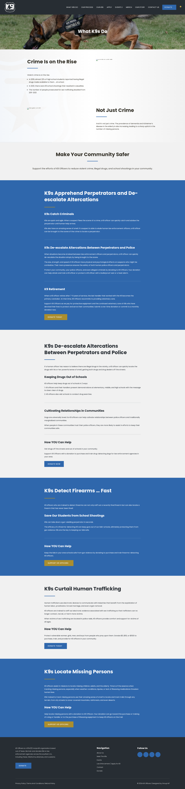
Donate (169, 7)
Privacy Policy (20, 783)
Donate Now (54, 464)
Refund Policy (50, 783)
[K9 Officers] (10, 7)
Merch (129, 7)
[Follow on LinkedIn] (157, 754)
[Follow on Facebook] (139, 754)
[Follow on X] (145, 754)
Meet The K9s (102, 756)
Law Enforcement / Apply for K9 (108, 764)
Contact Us (153, 7)
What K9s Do (72, 7)
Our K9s (99, 7)
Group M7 (166, 783)
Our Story (140, 7)
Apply (109, 7)
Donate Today (55, 317)
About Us (100, 753)
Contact (100, 767)
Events (118, 7)
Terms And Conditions (35, 783)
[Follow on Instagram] (151, 754)
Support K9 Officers (58, 563)
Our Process (87, 7)
